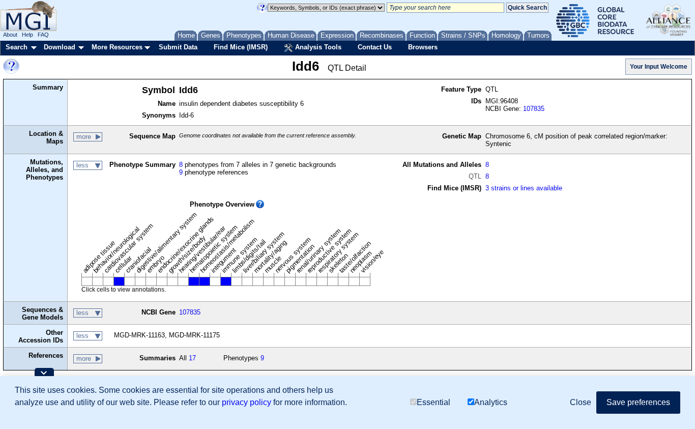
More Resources (117, 47)
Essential (433, 402)
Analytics (490, 402)
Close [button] (580, 402)
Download (59, 47)
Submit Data (178, 47)
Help (27, 35)
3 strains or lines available (523, 188)
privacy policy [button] (246, 402)
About (10, 35)
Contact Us (375, 47)
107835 (533, 108)
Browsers (423, 47)
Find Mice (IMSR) (241, 47)
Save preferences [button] (638, 402)
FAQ (43, 35)
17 (192, 358)
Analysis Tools (317, 47)
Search (16, 47)
